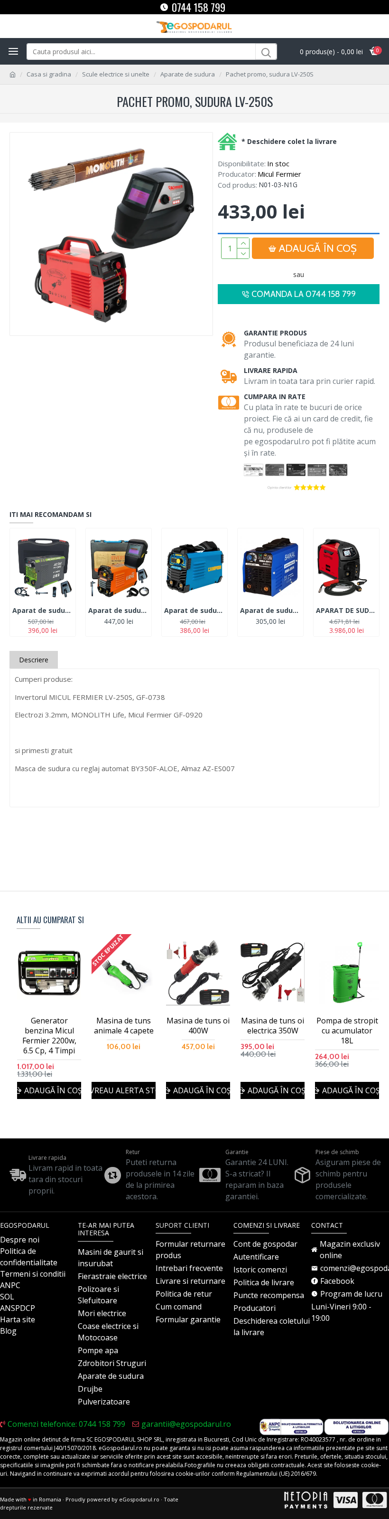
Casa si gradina (49, 74)
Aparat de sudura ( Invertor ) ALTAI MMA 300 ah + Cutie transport (42, 610)
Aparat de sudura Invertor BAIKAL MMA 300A (270, 610)
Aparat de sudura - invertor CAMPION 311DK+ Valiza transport (194, 610)
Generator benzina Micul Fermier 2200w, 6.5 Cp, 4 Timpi (49, 1035)
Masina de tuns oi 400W (198, 1026)
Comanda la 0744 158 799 (303, 294)
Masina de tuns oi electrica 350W (272, 1026)
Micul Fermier (279, 174)
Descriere (33, 659)
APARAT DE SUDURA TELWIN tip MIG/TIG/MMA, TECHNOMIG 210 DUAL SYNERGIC (346, 610)
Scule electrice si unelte (115, 74)
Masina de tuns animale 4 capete (124, 1026)
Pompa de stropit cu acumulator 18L (347, 1030)
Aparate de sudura (187, 74)
